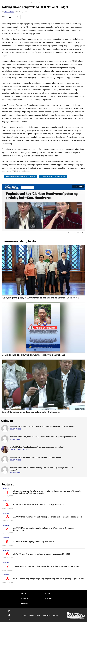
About (24, 615)
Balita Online (9, 12)
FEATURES (48, 599)
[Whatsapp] (18, 18)
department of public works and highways (20, 176)
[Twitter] (14, 18)
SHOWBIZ (24, 599)
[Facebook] (10, 18)
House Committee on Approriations (53, 176)
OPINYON (24, 604)
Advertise (46, 615)
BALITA (23, 594)
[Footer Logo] (76, 615)
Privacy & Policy (34, 615)
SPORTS (48, 594)
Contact (55, 615)
